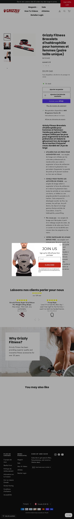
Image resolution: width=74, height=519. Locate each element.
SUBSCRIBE (49, 265)
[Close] (60, 245)
